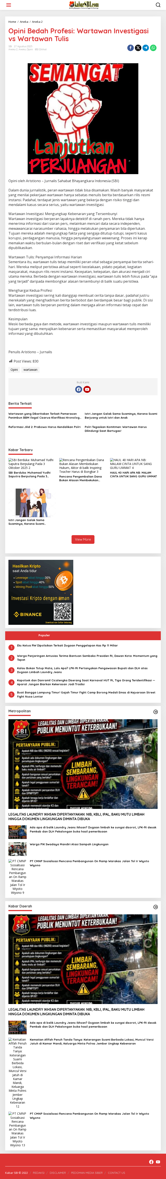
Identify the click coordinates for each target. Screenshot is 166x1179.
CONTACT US (116, 1172)
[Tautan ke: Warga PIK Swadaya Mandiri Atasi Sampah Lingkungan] (17, 849)
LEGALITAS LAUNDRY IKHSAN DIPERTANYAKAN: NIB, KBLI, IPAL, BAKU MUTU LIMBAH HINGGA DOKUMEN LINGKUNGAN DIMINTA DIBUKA (76, 816)
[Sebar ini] (130, 48)
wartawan (30, 370)
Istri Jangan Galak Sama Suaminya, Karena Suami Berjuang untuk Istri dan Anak (121, 415)
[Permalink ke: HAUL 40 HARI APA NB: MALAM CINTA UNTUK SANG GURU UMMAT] (134, 464)
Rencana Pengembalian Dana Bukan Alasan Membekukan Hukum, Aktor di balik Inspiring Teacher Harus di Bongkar (81, 478)
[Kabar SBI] (84, 5)
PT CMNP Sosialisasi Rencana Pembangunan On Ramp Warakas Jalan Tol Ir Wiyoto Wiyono (89, 863)
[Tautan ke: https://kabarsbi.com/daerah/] (155, 907)
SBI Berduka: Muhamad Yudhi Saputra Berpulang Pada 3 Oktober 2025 (29, 474)
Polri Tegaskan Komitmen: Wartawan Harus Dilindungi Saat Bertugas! (116, 428)
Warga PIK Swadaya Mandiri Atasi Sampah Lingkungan (69, 844)
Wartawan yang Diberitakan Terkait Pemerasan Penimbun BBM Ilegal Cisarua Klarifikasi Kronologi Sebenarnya (44, 415)
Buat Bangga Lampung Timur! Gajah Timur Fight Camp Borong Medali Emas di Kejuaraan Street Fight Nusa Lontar (86, 694)
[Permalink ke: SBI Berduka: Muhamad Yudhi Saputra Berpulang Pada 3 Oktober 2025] (32, 464)
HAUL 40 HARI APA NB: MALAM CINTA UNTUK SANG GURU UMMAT (133, 474)
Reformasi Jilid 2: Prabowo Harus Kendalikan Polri (44, 427)
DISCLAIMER (58, 1172)
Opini (30, 49)
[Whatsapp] (153, 48)
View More (83, 539)
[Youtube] (87, 389)
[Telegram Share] (145, 48)
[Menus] (8, 5)
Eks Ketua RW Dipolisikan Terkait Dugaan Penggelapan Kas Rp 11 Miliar (67, 645)
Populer (44, 635)
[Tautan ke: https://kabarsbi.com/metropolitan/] (155, 711)
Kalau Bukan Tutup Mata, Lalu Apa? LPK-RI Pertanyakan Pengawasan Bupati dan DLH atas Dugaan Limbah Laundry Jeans (82, 670)
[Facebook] (78, 389)
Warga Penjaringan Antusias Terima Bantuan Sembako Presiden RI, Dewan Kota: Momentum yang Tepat (87, 657)
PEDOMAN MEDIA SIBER (87, 1172)
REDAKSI (39, 1172)
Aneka (22, 49)
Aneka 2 (13, 49)
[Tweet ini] (138, 48)
